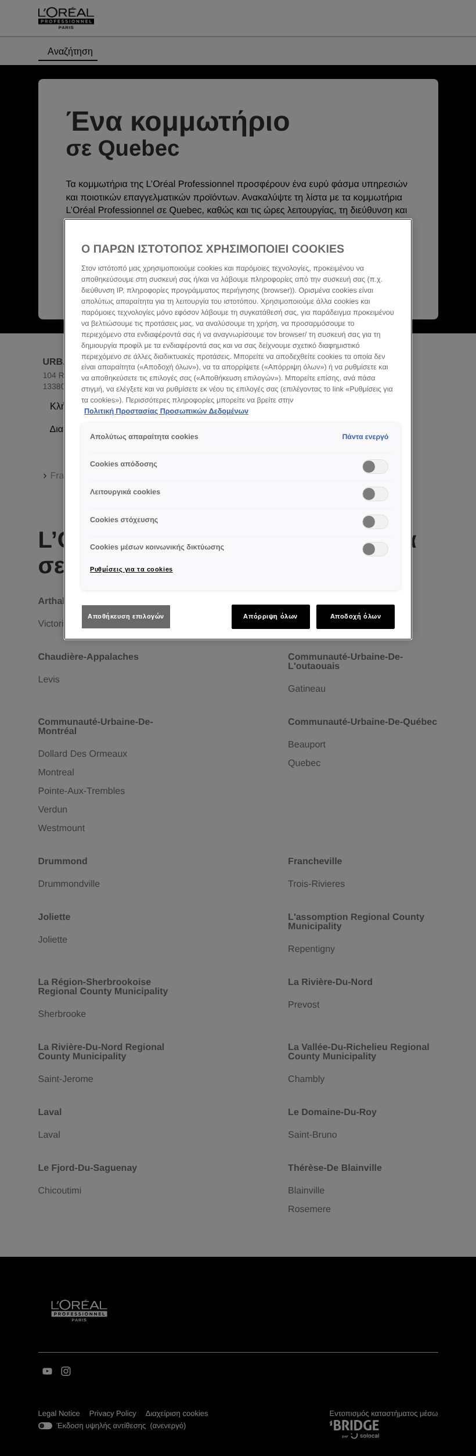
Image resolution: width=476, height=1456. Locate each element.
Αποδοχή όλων (355, 616)
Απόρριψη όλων (270, 616)
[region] (238, 429)
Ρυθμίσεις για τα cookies (131, 569)
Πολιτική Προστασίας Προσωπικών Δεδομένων (166, 411)
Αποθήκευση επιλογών (126, 616)
